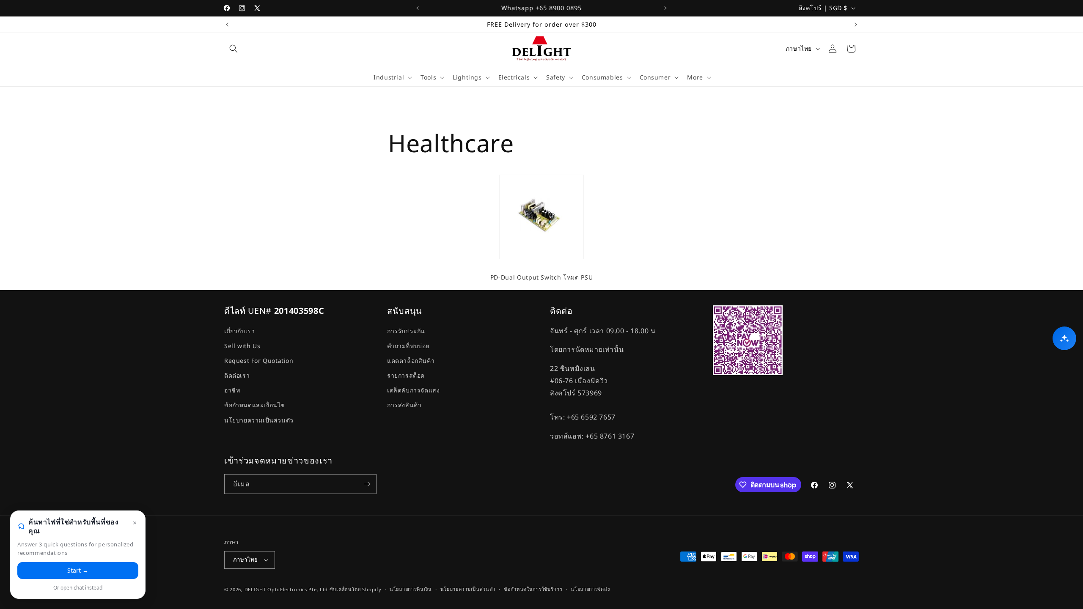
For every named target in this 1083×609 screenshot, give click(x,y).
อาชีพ (232, 390)
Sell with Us (242, 346)
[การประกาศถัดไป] (665, 8)
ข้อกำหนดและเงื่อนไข (254, 405)
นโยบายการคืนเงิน (411, 589)
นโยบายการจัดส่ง (590, 589)
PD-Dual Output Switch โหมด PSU (541, 277)
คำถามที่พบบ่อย (408, 346)
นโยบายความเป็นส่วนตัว (259, 420)
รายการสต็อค (406, 375)
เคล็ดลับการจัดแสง (413, 390)
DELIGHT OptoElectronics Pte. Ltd (286, 589)
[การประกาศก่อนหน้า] (417, 8)
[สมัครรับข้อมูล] (366, 484)
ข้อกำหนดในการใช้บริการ (533, 589)
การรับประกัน (406, 331)
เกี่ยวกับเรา (239, 331)
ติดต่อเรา (237, 375)
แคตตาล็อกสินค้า (410, 361)
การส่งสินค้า (404, 405)
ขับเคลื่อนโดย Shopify (356, 589)
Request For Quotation (259, 361)
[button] (233, 48)
